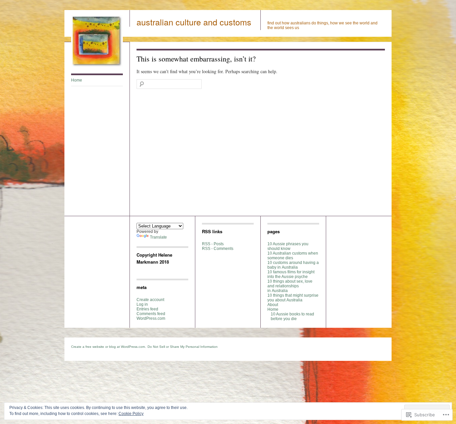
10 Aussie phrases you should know (287, 246)
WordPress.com (151, 318)
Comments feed (151, 313)
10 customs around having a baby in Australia (293, 265)
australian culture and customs (194, 22)
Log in (142, 304)
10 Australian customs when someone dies (292, 255)
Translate (158, 237)
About (272, 304)
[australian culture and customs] (97, 65)
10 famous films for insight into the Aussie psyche (290, 274)
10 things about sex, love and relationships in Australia (289, 286)
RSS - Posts (213, 244)
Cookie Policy (131, 413)
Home (76, 80)
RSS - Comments (217, 248)
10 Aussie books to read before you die (292, 316)
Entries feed (147, 309)
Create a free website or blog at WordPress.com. (108, 346)
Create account (150, 299)
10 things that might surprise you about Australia (292, 297)
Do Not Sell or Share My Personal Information (183, 346)
